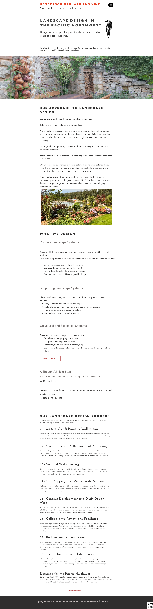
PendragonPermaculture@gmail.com (77, 601)
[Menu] (110, 5)
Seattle (52, 48)
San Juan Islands (101, 48)
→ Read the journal (51, 398)
